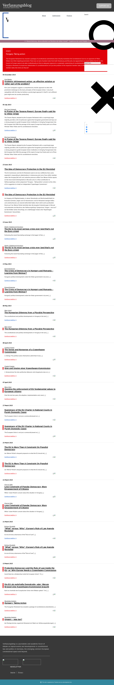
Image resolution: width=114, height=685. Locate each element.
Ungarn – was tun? (13, 619)
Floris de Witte (8, 484)
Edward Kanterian (9, 269)
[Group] (17, 4)
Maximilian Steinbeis (10, 601)
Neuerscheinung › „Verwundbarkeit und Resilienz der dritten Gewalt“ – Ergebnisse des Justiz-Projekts (57, 41)
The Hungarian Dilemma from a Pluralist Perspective (29, 312)
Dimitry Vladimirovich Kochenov (13, 227)
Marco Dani (7, 387)
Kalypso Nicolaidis (9, 526)
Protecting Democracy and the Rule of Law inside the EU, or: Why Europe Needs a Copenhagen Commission (30, 569)
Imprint (12, 672)
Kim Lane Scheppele (10, 109)
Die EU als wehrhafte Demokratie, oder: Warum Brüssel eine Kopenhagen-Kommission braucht (26, 585)
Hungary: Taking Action (15, 603)
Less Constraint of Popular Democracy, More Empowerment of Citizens (25, 488)
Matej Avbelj (7, 310)
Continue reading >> (10, 98)
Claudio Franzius (9, 347)
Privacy (20, 672)
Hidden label (92, 125)
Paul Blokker (8, 79)
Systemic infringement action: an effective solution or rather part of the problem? (29, 82)
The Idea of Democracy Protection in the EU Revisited (29, 169)
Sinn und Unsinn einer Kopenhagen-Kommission (27, 368)
